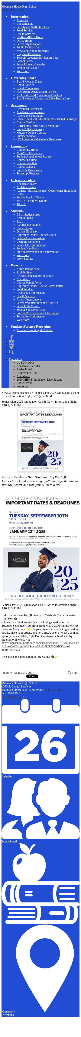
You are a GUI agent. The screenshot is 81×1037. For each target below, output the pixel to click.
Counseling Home (27, 149)
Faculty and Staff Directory (33, 27)
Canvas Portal (25, 383)
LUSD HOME (25, 362)
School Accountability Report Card (37, 57)
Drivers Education (27, 231)
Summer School (26, 136)
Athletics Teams (26, 187)
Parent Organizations (29, 44)
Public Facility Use (28, 47)
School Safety (25, 61)
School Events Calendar (31, 64)
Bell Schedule (25, 23)
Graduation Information (31, 238)
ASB (20, 221)
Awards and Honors (28, 224)
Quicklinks (15, 359)
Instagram (11, 342)
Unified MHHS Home (30, 37)
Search (11, 352)
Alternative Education (30, 115)
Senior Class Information (31, 245)
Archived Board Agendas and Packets (39, 95)
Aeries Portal (24, 369)
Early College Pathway (30, 129)
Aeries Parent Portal (28, 269)
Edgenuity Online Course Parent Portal (40, 286)
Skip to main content (14, 3)
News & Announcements (16, 392)
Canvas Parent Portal (29, 282)
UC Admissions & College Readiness (39, 139)
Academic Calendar (28, 366)
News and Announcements (33, 50)
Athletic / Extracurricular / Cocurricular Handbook (46, 190)
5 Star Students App (28, 214)
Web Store (23, 71)
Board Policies (25, 84)
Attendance (23, 279)
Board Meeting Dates (29, 81)
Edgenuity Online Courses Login (36, 234)
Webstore (22, 386)
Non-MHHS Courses (29, 153)
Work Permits (25, 258)
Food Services (25, 30)
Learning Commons (28, 241)
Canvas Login (25, 228)
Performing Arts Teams (30, 197)
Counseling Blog (27, 159)
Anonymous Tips (27, 372)
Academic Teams (27, 183)
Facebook (11, 337)
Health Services (26, 33)
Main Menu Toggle (13, 9)
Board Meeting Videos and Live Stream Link (43, 98)
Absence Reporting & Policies (35, 330)
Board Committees (28, 88)
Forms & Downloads (29, 170)
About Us (22, 20)
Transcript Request (28, 173)
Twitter (11, 347)
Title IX (21, 204)
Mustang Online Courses (31, 132)
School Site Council (28, 67)
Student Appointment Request (34, 156)
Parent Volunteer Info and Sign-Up (37, 302)
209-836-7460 (53, 689)
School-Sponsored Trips (31, 309)
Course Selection (27, 163)
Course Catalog (26, 122)
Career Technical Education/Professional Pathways (47, 119)
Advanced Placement (29, 108)
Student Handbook (28, 248)
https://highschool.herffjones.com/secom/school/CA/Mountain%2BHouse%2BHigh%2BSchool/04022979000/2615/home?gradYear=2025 (40, 646)
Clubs (20, 194)
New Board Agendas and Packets (37, 91)
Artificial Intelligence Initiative (35, 275)
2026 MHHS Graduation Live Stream (39, 379)
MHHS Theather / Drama (32, 200)
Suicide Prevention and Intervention (38, 251)
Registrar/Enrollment (29, 54)
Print (74, 672)
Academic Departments (30, 112)
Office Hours (24, 40)
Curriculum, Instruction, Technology (38, 125)
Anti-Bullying (25, 217)
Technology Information (31, 316)
